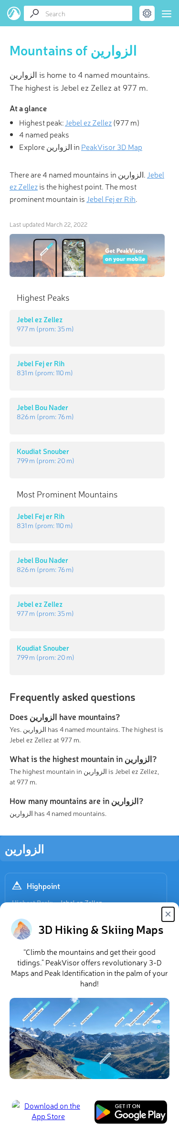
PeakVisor (14, 13)
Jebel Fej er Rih (111, 198)
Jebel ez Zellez (88, 122)
